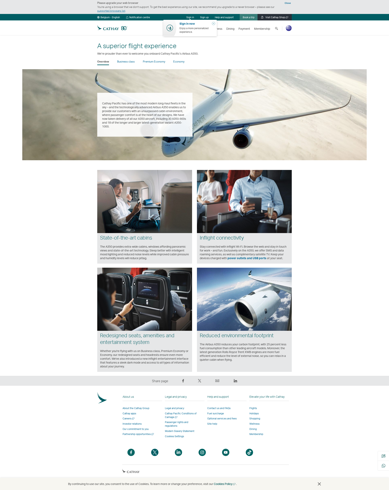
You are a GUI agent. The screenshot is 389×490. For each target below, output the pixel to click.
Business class (126, 61)
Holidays (254, 413)
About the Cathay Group (136, 408)
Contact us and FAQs (219, 408)
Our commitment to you (136, 429)
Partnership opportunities (138, 434)
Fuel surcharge (215, 413)
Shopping (254, 418)
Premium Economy (154, 61)
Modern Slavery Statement (179, 431)
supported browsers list (111, 10)
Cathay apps (129, 413)
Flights (253, 408)
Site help (212, 423)
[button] (108, 17)
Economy (179, 61)
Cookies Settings (174, 436)
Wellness (254, 423)
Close (288, 3)
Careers (129, 418)
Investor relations (132, 423)
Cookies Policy (225, 484)
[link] (204, 17)
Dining (253, 429)
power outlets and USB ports (247, 258)
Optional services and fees (222, 418)
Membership (256, 434)
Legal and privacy (174, 408)
